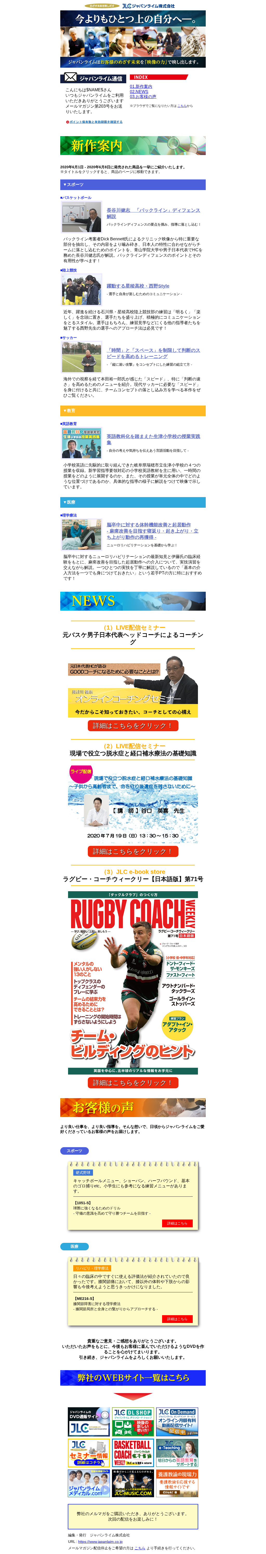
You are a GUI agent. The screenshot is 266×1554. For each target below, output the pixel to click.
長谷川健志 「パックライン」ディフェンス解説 (153, 213)
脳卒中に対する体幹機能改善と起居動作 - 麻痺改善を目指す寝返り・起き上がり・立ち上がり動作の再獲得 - (152, 531)
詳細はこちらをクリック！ (133, 725)
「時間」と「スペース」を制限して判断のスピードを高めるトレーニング (153, 353)
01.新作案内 (141, 86)
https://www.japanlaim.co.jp (100, 1541)
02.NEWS (139, 91)
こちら (182, 106)
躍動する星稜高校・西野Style (138, 286)
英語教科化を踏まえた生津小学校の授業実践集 (153, 439)
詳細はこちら (177, 1223)
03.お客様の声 (143, 96)
